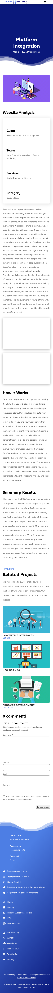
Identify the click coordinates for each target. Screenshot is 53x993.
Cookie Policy (22, 974)
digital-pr (8, 707)
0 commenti (34, 51)
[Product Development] (26, 689)
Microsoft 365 (13, 923)
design (6, 638)
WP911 (11, 938)
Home (10, 902)
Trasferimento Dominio (18, 876)
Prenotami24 (13, 948)
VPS (9, 918)
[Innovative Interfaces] (26, 619)
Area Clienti (16, 835)
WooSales (12, 943)
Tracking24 (12, 954)
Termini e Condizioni (26, 977)
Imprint (32, 974)
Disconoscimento (43, 974)
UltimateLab (13, 932)
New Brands (11, 670)
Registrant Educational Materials (22, 892)
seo (5, 672)
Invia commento (43, 807)
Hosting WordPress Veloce (19, 912)
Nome (6, 762)
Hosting (10, 907)
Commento (8, 735)
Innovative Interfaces (18, 635)
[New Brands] (26, 654)
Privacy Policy (9, 974)
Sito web (6, 785)
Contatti (14, 856)
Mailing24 (12, 959)
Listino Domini (14, 882)
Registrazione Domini (17, 871)
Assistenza (15, 845)
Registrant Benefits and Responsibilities (26, 887)
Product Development (19, 705)
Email (5, 774)
